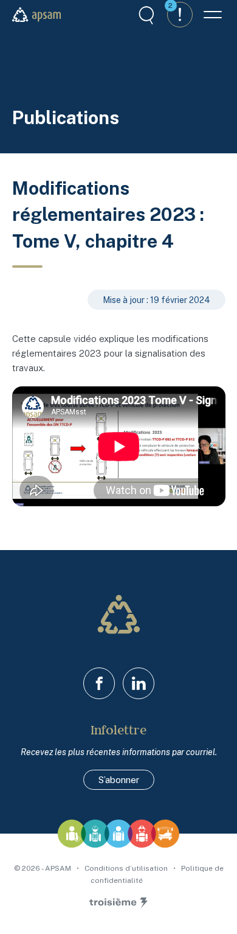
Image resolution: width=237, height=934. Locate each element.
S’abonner (118, 780)
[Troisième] (118, 902)
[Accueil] (36, 14)
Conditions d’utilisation (127, 868)
